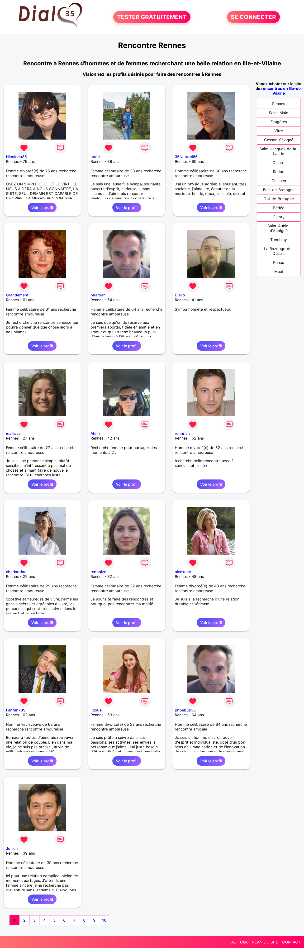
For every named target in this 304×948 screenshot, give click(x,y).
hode (95, 156)
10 (104, 920)
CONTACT (291, 942)
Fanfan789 (15, 710)
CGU (244, 942)
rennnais (183, 433)
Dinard (279, 162)
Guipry (279, 216)
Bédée (278, 207)
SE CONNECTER (253, 17)
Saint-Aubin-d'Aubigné (278, 228)
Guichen (278, 180)
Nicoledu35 (16, 156)
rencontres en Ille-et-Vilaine (281, 91)
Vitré (278, 130)
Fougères (279, 121)
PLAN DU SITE (265, 942)
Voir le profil (42, 207)
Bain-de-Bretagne (278, 189)
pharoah (98, 295)
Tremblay (278, 239)
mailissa (13, 433)
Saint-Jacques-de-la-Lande (279, 151)
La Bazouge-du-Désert (278, 251)
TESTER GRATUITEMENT (152, 17)
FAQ (233, 942)
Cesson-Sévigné (278, 139)
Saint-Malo (278, 112)
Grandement (17, 295)
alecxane (183, 571)
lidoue (96, 710)
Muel (278, 271)
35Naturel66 (186, 156)
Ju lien (12, 848)
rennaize (98, 571)
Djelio (180, 295)
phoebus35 (185, 710)
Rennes (278, 103)
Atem (95, 433)
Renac (278, 262)
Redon (278, 171)
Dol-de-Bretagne (279, 198)
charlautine (16, 571)
